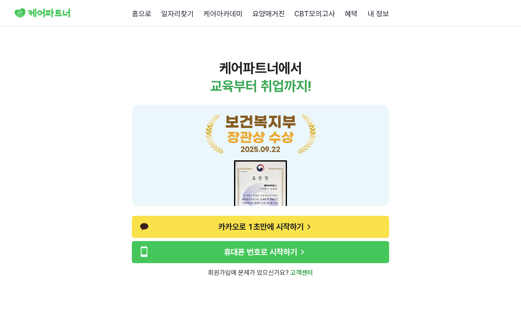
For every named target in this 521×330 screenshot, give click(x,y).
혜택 (351, 13)
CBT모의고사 (314, 13)
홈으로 (141, 13)
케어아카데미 (223, 13)
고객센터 (301, 273)
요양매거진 (268, 13)
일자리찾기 (177, 13)
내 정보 (378, 13)
